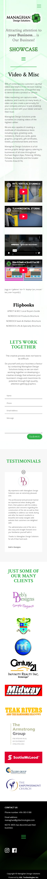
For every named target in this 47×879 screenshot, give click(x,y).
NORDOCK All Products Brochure (23, 316)
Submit (34, 436)
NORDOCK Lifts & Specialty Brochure (23, 325)
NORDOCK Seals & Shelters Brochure (23, 321)
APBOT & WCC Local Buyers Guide (23, 311)
